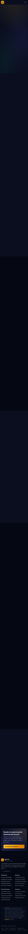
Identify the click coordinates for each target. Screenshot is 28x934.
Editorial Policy (13, 928)
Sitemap (25, 929)
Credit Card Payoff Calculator (5, 899)
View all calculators (6, 277)
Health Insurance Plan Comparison (20, 895)
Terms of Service (12, 929)
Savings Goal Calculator (6, 895)
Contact (6, 928)
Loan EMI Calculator (5, 891)
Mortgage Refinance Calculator (6, 883)
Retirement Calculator (6, 893)
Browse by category (14, 45)
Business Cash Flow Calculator (19, 883)
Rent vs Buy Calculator (6, 885)
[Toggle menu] (25, 2)
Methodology (20, 928)
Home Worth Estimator (6, 877)
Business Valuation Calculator (19, 885)
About (2, 928)
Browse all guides (5, 547)
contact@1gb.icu (6, 871)
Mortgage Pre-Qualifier (6, 879)
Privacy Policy (4, 929)
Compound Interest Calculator (5, 897)
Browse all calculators (11, 846)
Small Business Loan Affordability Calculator (20, 877)
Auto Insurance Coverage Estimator (19, 893)
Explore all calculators (13, 40)
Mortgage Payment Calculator (5, 881)
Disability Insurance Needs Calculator (19, 897)
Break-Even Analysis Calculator (20, 879)
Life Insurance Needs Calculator (20, 891)
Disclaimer (19, 929)
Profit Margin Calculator (20, 881)
